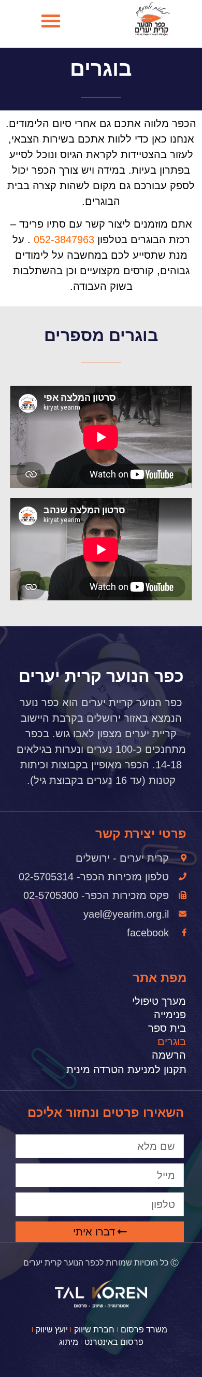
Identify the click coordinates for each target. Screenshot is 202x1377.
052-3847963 (64, 239)
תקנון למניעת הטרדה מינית (126, 1069)
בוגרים (171, 1041)
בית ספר (167, 1028)
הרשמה (169, 1055)
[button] (50, 20)
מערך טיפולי (159, 1001)
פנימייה (170, 1014)
